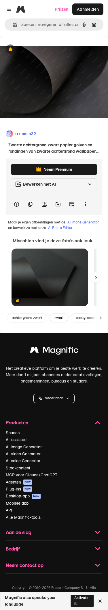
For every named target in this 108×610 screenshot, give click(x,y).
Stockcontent (18, 468)
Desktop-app (22, 496)
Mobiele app (17, 503)
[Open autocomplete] (13, 25)
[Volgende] (96, 277)
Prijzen (61, 9)
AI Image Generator (83, 222)
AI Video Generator (23, 453)
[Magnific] (54, 351)
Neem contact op (24, 565)
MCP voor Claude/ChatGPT (31, 474)
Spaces (13, 432)
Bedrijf (13, 549)
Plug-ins (18, 489)
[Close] (100, 601)
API (9, 510)
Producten (17, 422)
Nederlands (54, 398)
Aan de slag (18, 532)
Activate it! (81, 601)
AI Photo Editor (60, 227)
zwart (59, 318)
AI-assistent (17, 439)
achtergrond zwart (27, 318)
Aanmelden (88, 9)
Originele (38, 49)
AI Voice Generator (23, 460)
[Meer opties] (85, 204)
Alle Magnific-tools (23, 517)
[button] (54, 398)
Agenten (18, 482)
